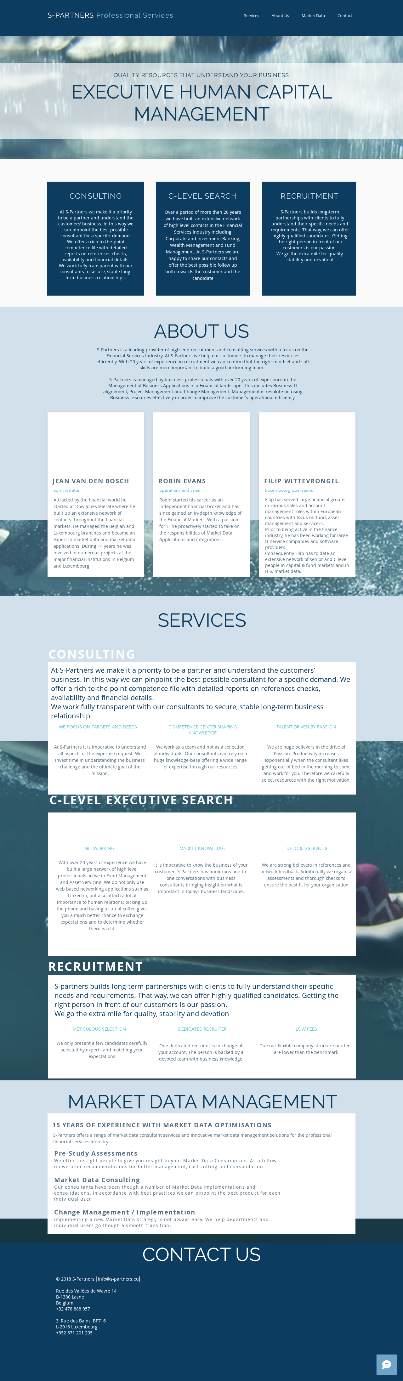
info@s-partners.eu (118, 1279)
